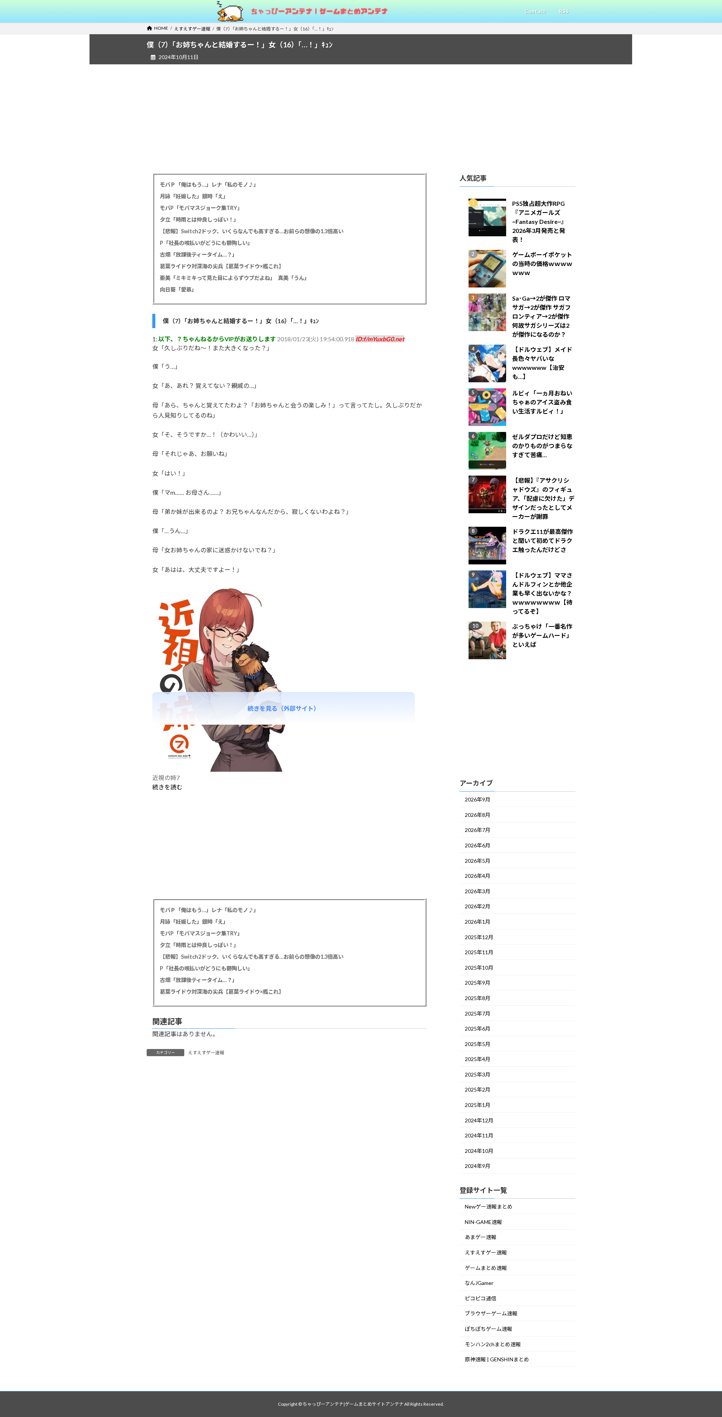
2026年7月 (477, 830)
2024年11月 (479, 1135)
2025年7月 (477, 1013)
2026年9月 (477, 799)
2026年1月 (477, 921)
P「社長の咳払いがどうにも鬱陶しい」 (206, 243)
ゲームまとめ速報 (486, 1268)
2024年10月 (479, 1151)
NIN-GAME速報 (483, 1222)
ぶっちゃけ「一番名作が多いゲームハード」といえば (542, 635)
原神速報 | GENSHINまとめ (497, 1359)
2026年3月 (477, 891)
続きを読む (167, 787)
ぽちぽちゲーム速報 (488, 1329)
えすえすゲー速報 (206, 1052)
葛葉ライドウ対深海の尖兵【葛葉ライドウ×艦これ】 (222, 266)
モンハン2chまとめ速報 (493, 1344)
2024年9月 (477, 1166)
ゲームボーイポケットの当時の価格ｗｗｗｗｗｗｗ (542, 263)
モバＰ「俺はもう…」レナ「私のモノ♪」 (209, 184)
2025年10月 (479, 967)
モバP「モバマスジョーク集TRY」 (201, 208)
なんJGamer (479, 1283)
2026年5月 (477, 860)
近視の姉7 (166, 777)
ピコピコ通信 (480, 1298)
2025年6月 (477, 1028)
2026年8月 (477, 815)
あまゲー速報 (480, 1237)
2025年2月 (477, 1089)
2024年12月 (479, 1120)
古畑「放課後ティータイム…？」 (198, 254)
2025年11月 (479, 952)
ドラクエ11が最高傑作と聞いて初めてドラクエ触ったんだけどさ (542, 540)
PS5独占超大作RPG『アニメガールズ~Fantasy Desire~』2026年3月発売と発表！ (539, 221)
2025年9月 (477, 982)
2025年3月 (477, 1074)
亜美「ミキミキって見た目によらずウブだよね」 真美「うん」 (234, 278)
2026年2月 (477, 906)
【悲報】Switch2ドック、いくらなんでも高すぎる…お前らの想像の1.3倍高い (251, 231)
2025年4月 (477, 1059)
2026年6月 (477, 845)
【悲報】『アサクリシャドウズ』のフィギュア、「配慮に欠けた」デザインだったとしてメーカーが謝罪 (543, 498)
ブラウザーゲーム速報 (491, 1313)
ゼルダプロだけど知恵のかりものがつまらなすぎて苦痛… (542, 445)
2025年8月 (477, 998)
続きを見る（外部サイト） (283, 708)
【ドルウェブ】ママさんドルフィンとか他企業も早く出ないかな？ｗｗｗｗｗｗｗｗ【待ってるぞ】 (542, 593)
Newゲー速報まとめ (489, 1206)
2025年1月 (477, 1105)
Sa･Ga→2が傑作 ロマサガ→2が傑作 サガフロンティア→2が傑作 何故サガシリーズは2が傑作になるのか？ (541, 316)
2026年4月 (477, 876)
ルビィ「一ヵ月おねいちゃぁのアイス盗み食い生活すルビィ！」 (542, 402)
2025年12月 (479, 937)
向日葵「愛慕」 (178, 289)
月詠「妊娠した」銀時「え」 (194, 196)
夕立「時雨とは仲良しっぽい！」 (199, 219)
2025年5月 (477, 1044)
